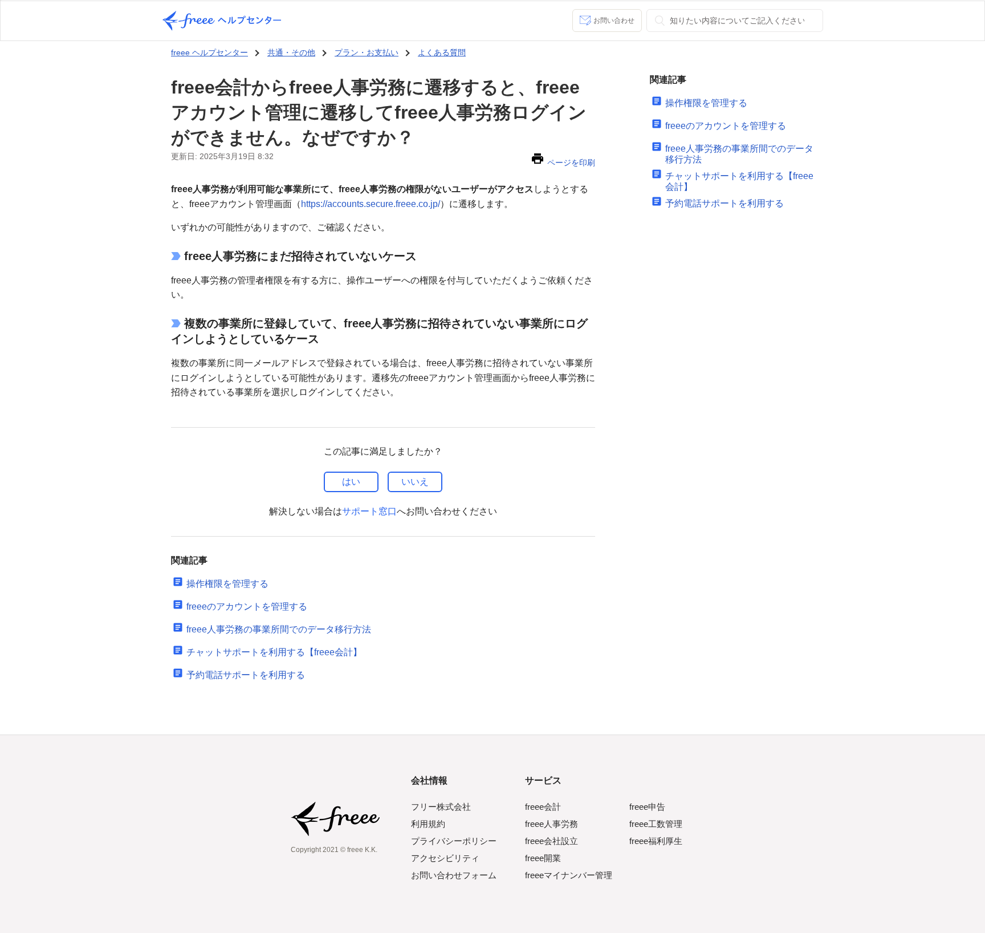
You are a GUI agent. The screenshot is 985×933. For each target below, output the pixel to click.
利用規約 (428, 824)
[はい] (351, 482)
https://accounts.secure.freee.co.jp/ (370, 204)
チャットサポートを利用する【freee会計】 (274, 652)
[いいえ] (415, 482)
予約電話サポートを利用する (245, 675)
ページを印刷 (571, 162)
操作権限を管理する (227, 584)
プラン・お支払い (366, 52)
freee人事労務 (551, 824)
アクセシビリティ (445, 858)
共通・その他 (291, 52)
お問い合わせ (613, 21)
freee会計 (543, 807)
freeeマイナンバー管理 (568, 875)
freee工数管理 (655, 824)
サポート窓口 (369, 511)
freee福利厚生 (655, 841)
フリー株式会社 (441, 807)
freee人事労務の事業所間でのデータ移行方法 (278, 629)
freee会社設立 (551, 841)
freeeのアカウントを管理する (246, 606)
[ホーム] (222, 21)
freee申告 (647, 807)
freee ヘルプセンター (209, 52)
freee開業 (543, 858)
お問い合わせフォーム (453, 875)
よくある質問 (442, 52)
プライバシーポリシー (453, 841)
